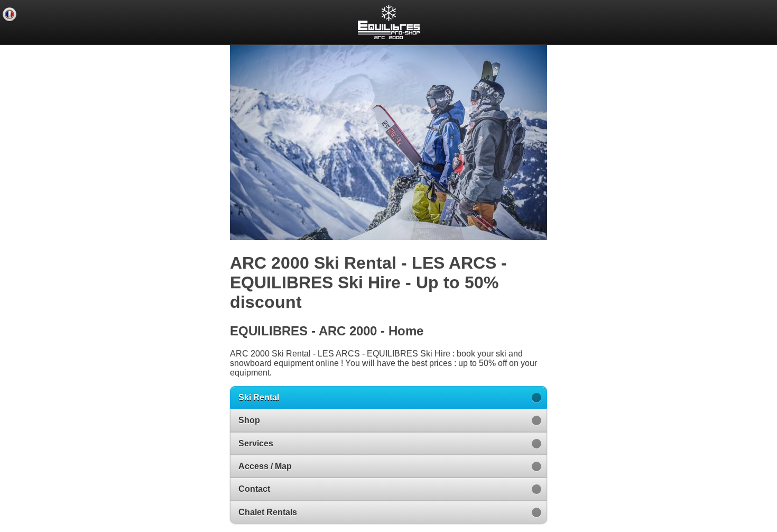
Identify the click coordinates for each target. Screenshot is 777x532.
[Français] (9, 14)
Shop (249, 420)
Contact (254, 488)
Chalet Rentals (267, 512)
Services (255, 443)
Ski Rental (258, 397)
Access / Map (265, 466)
